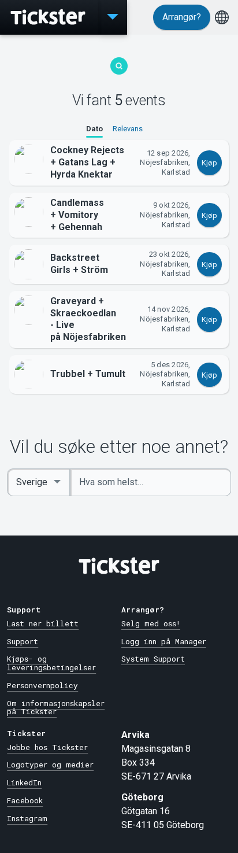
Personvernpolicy (42, 685)
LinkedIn (24, 782)
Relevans (128, 128)
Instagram (27, 818)
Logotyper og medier (50, 764)
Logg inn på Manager (163, 641)
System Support (153, 658)
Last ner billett (43, 623)
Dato (94, 128)
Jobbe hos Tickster (47, 747)
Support (22, 641)
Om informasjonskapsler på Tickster (56, 708)
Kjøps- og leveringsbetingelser (51, 663)
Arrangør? (181, 17)
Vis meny (112, 17)
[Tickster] (49, 17)
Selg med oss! (150, 623)
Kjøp (209, 162)
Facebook (25, 800)
